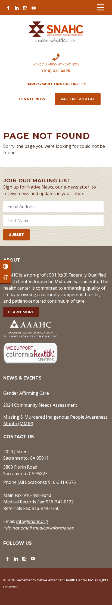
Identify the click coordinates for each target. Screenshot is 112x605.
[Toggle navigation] (100, 7)
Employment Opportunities (56, 84)
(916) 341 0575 (56, 70)
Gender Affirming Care (26, 393)
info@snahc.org (32, 521)
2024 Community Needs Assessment (40, 405)
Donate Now (31, 99)
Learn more (21, 312)
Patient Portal (78, 99)
